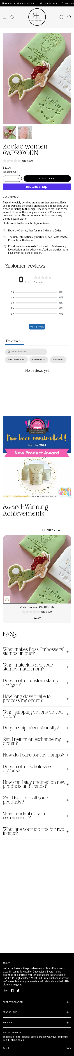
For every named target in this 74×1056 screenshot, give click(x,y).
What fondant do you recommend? (24, 816)
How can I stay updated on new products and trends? (34, 784)
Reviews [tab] (14, 341)
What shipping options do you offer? (33, 714)
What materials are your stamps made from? (28, 667)
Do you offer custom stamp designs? (30, 683)
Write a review (37, 326)
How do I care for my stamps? (33, 755)
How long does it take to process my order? (27, 699)
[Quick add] (7, 599)
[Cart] (69, 17)
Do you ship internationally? (31, 728)
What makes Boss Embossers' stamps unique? (33, 651)
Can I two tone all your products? (25, 800)
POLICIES (7, 1022)
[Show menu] (4, 17)
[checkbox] (58, 359)
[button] (37, 292)
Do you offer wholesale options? (27, 769)
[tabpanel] (37, 379)
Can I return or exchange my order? (32, 741)
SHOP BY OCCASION (13, 1002)
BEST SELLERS (10, 1012)
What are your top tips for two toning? (33, 831)
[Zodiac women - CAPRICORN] (37, 569)
